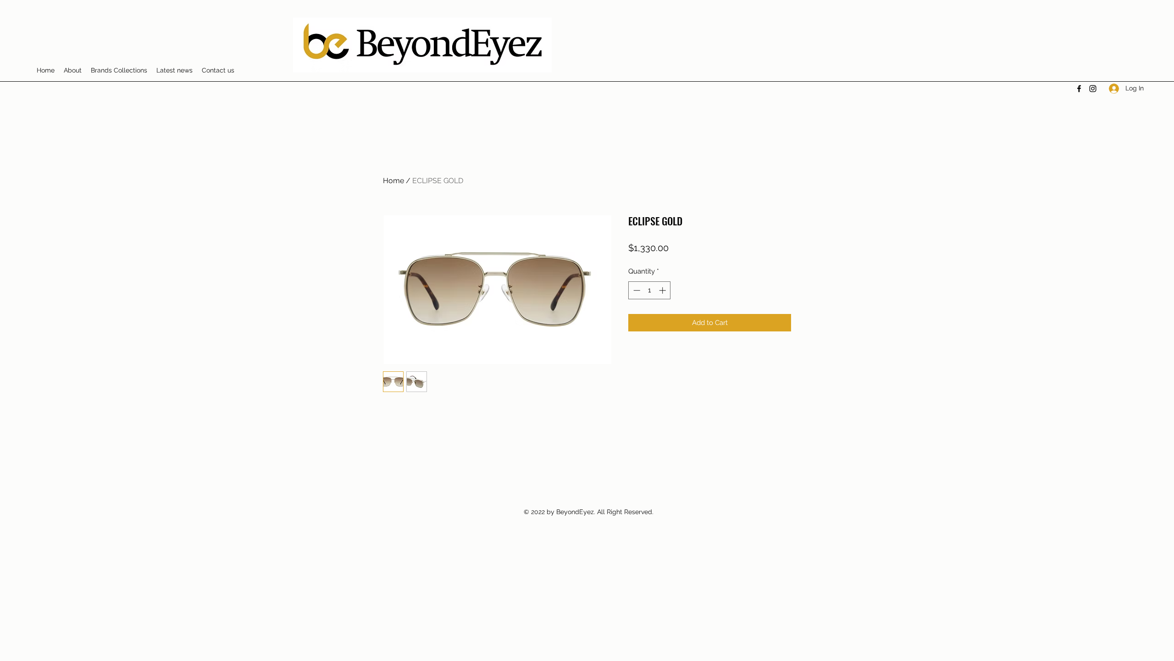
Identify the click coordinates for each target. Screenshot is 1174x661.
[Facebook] (1079, 88)
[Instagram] (1092, 88)
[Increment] (663, 290)
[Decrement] (636, 290)
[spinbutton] (649, 290)
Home (393, 180)
